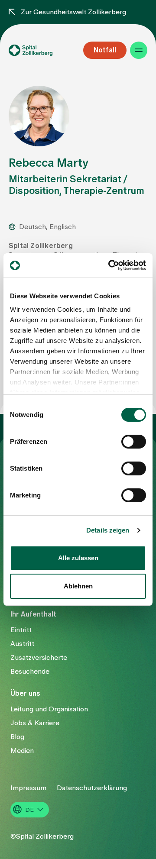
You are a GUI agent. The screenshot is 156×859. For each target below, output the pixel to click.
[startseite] (41, 50)
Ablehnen (78, 586)
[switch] (133, 442)
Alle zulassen (78, 558)
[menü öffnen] (138, 50)
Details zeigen (107, 530)
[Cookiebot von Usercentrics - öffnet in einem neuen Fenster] (110, 265)
